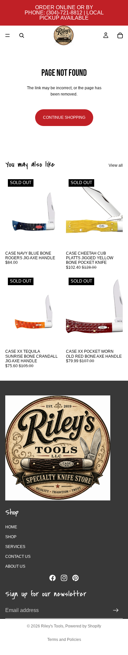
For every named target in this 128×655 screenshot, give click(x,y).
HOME (11, 526)
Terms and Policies (64, 639)
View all (116, 165)
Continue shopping (64, 117)
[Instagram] (64, 577)
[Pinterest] (75, 577)
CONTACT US (18, 556)
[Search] (21, 35)
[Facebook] (52, 577)
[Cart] (120, 35)
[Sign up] (116, 610)
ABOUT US (15, 566)
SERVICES (15, 546)
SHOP (10, 536)
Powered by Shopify (83, 626)
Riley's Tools (52, 626)
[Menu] (7, 35)
